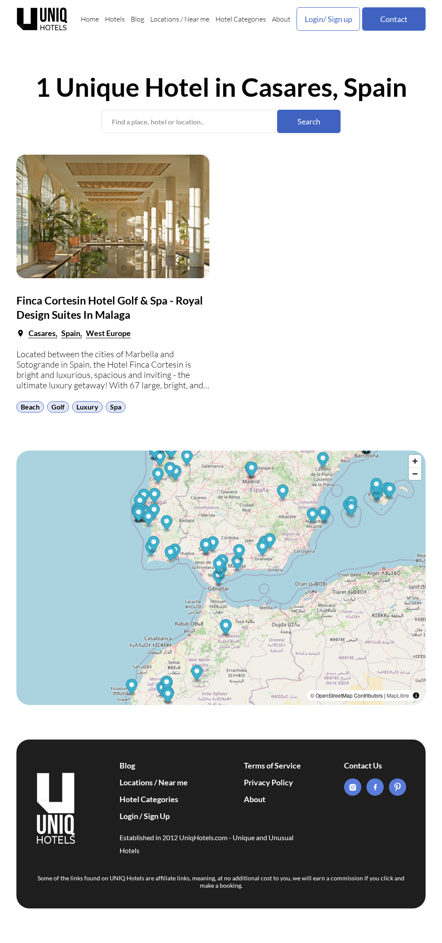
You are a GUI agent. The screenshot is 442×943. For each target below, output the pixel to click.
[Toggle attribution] (416, 695)
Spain (70, 333)
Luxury (87, 407)
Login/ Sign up (328, 19)
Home (90, 19)
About (281, 19)
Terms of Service (272, 765)
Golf (58, 407)
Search (308, 121)
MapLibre (398, 695)
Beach (30, 407)
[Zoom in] (415, 461)
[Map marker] (197, 674)
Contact (393, 19)
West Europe (108, 333)
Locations (164, 19)
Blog (137, 19)
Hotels (115, 19)
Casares (42, 333)
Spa (115, 407)
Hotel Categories (240, 19)
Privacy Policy (268, 782)
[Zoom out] (415, 473)
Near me (196, 19)
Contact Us (363, 765)
